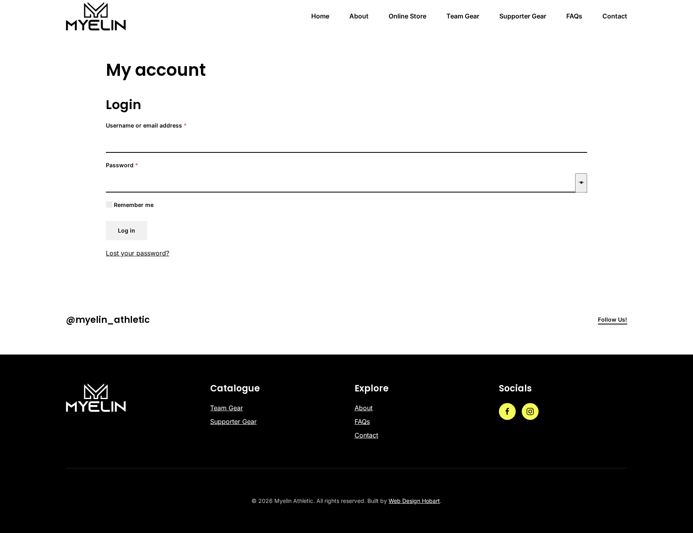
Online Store (407, 16)
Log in (126, 230)
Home (320, 16)
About (359, 16)
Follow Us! (612, 319)
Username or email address (158, 125)
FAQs (574, 16)
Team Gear (462, 16)
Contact (614, 16)
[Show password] (581, 183)
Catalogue (235, 388)
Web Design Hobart (414, 500)
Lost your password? (137, 253)
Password (134, 164)
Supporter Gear (522, 16)
